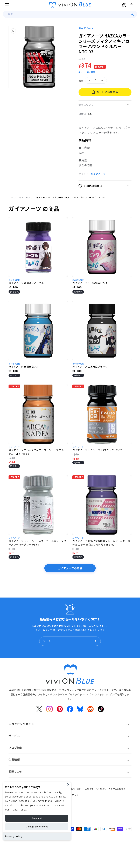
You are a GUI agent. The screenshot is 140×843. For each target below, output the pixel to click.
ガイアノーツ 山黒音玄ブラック (90, 366)
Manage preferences (36, 826)
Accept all (37, 818)
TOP (11, 197)
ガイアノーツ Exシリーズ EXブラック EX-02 (97, 450)
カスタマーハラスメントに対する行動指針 (105, 788)
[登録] (95, 641)
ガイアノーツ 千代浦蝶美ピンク (90, 283)
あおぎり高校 (14, 280)
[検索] (132, 14)
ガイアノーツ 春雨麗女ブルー (25, 366)
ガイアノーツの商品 (70, 568)
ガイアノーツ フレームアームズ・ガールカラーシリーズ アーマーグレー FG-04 (37, 542)
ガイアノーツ (86, 28)
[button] (7, 5)
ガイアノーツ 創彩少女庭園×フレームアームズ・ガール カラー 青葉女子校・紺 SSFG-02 (101, 542)
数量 (81, 80)
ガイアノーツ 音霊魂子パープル (26, 283)
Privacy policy (13, 836)
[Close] (68, 784)
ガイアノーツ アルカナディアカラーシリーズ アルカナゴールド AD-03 (38, 451)
